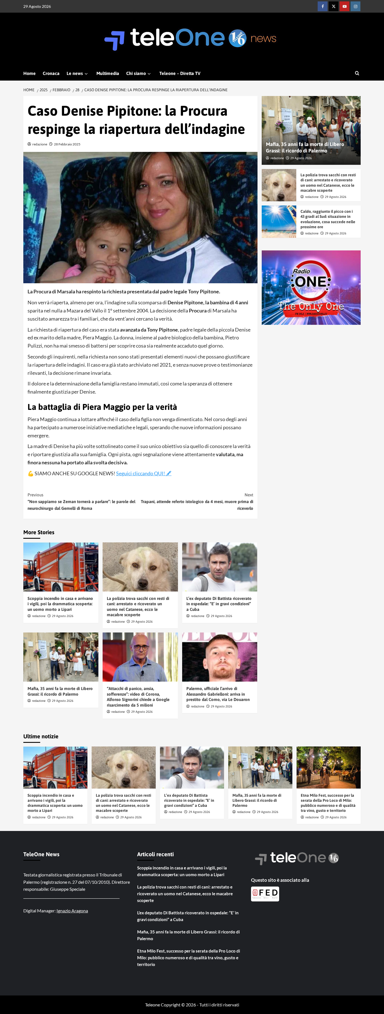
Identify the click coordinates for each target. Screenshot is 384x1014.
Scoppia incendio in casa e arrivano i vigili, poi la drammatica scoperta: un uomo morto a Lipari (60, 604)
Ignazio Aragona (72, 910)
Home (29, 73)
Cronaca (51, 73)
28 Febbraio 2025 (67, 144)
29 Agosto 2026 (62, 616)
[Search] (357, 73)
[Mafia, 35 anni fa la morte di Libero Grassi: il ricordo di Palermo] (60, 657)
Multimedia (107, 73)
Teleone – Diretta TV (179, 73)
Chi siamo (136, 73)
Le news (75, 73)
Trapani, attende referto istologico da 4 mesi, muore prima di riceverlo (197, 501)
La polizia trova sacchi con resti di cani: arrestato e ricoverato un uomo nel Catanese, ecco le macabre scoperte (185, 893)
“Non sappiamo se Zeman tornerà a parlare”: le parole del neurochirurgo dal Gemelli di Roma (81, 501)
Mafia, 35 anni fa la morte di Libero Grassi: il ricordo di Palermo (256, 800)
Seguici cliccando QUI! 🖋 (143, 473)
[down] (86, 73)
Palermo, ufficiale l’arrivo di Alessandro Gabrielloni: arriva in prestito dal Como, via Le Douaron (218, 694)
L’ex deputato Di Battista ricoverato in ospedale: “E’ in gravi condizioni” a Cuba (219, 604)
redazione (39, 144)
